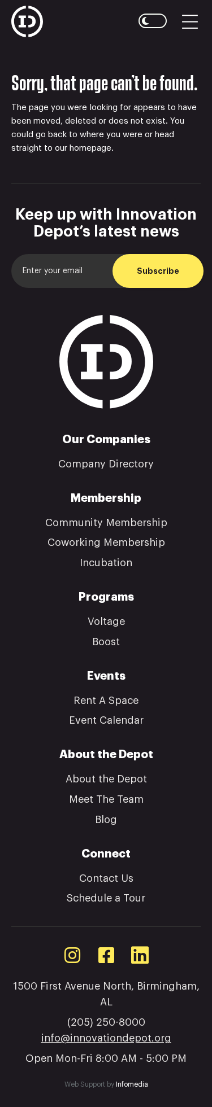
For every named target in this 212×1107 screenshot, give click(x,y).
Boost (106, 642)
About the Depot (106, 779)
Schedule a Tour (106, 898)
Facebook (106, 955)
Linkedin (140, 955)
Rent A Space (106, 700)
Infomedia (132, 1084)
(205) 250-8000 (106, 1022)
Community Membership (106, 523)
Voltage (106, 621)
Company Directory (106, 464)
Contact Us (106, 878)
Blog (106, 820)
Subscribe (158, 271)
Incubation (106, 563)
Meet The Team (106, 799)
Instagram (72, 955)
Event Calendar (106, 720)
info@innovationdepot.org (106, 1038)
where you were (111, 134)
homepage (90, 148)
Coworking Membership (106, 542)
